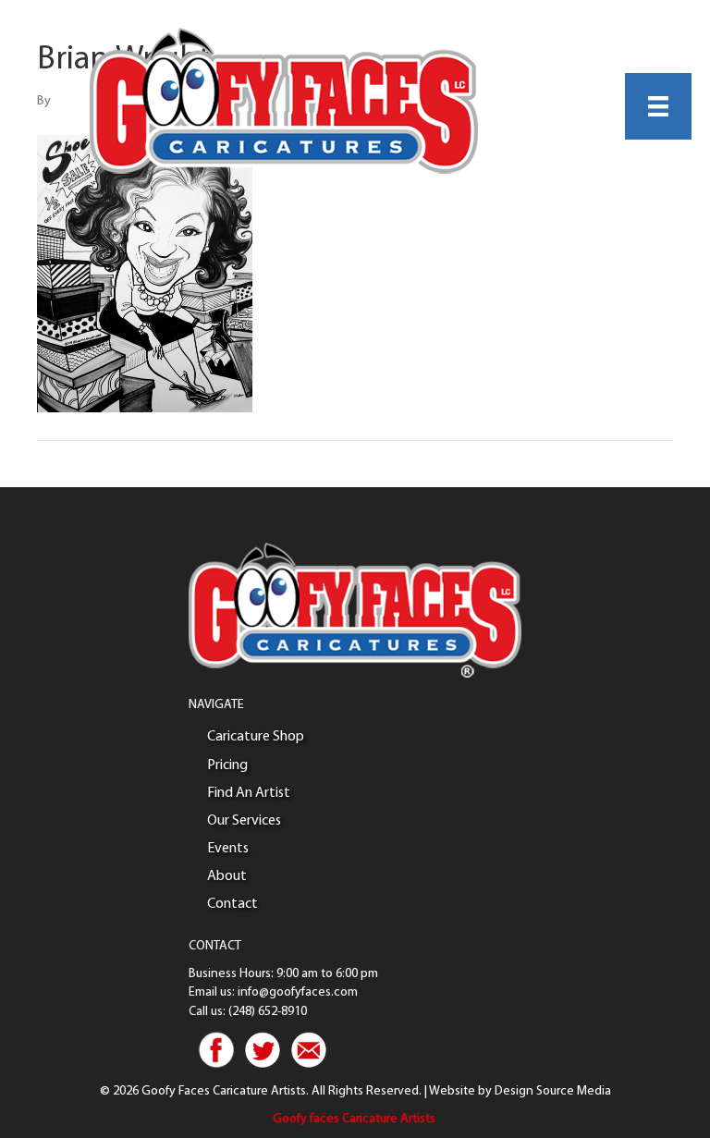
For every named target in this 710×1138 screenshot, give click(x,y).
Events (228, 848)
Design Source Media (553, 1091)
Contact (232, 904)
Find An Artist (248, 793)
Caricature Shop (255, 736)
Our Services (244, 821)
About (227, 876)
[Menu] (658, 106)
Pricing (227, 765)
